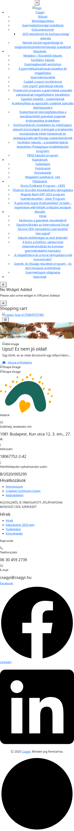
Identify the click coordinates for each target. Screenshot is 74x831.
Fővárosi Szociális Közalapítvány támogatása (43, 190)
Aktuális (39, 212)
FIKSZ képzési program (42, 155)
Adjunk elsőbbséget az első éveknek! (43, 238)
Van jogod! (43, 233)
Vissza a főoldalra (19, 362)
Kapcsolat (40, 277)
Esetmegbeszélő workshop (42, 64)
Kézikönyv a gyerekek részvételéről (43, 220)
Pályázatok (40, 181)
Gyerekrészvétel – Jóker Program (42, 199)
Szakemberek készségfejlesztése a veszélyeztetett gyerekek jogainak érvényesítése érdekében (42, 116)
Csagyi (40, 12)
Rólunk (43, 17)
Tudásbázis (42, 164)
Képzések (39, 51)
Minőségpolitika (43, 21)
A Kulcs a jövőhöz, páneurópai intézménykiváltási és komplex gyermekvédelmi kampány (42, 246)
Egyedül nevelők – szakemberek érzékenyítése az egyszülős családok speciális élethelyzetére (43, 103)
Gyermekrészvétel (43, 77)
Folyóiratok (42, 168)
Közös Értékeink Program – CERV (42, 186)
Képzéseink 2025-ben (20, 525)
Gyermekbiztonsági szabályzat (43, 25)
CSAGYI (13, 332)
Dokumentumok (43, 30)
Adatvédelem (15, 495)
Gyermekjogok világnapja (43, 272)
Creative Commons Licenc (23, 491)
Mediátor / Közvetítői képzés (42, 56)
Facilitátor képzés (43, 60)
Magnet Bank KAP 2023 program (43, 194)
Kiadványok (40, 160)
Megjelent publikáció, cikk (42, 177)
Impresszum (14, 487)
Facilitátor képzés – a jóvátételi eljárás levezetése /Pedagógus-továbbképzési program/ (43, 146)
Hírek (43, 216)
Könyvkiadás (42, 173)
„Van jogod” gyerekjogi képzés (42, 86)
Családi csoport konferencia (43, 82)
